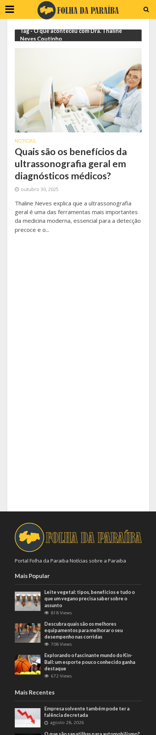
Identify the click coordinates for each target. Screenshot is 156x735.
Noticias (25, 141)
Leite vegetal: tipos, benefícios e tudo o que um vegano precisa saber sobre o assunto (89, 598)
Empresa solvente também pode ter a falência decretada (86, 712)
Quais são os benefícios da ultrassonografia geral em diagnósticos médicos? (71, 164)
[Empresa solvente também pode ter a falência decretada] (28, 717)
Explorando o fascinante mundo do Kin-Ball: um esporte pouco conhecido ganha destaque (89, 662)
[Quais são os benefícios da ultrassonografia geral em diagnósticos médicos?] (78, 89)
